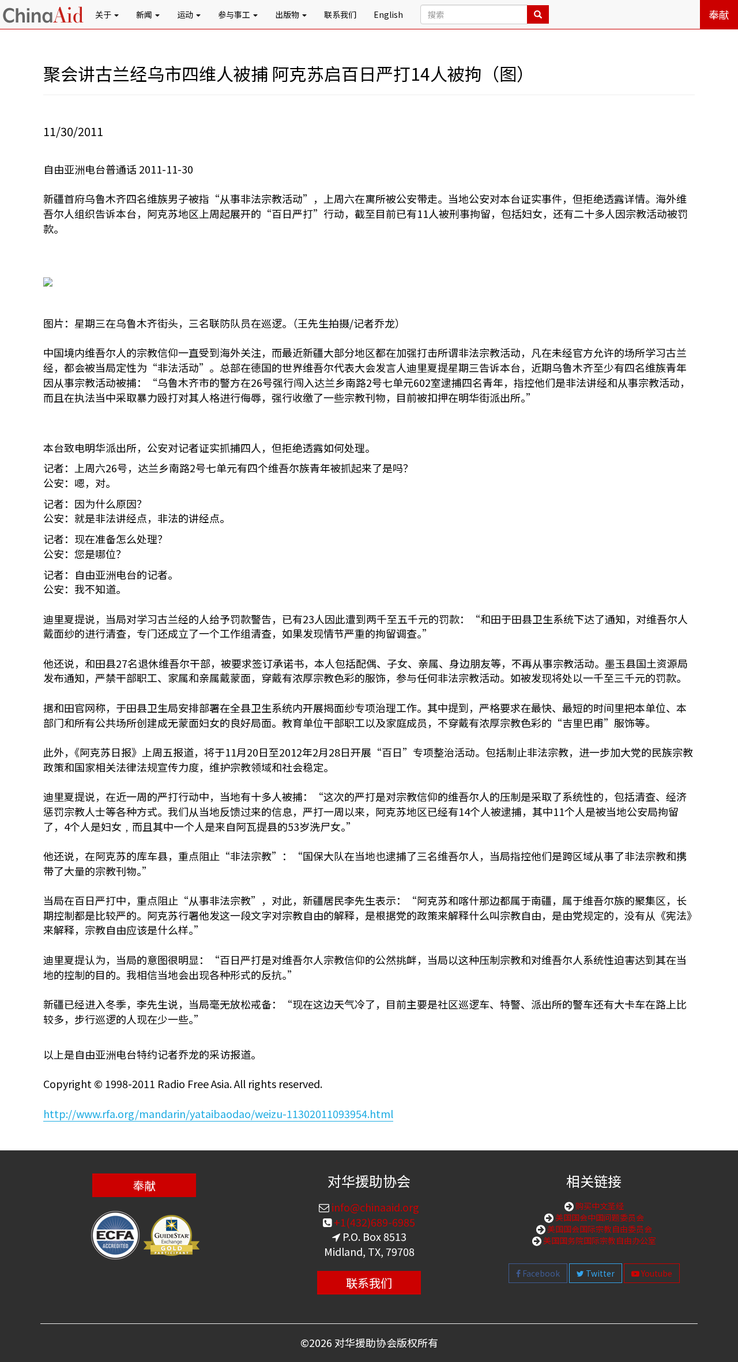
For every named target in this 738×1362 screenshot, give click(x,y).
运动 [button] (186, 14)
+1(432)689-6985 (373, 1221)
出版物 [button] (288, 14)
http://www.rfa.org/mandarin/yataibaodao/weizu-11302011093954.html (218, 1113)
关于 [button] (104, 14)
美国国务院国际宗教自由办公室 (598, 1240)
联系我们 (340, 14)
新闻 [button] (145, 14)
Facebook (540, 1273)
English (388, 14)
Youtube (655, 1273)
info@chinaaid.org (374, 1206)
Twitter (599, 1273)
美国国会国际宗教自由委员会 (598, 1229)
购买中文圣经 (599, 1205)
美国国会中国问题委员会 (599, 1217)
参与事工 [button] (235, 14)
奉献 (719, 14)
